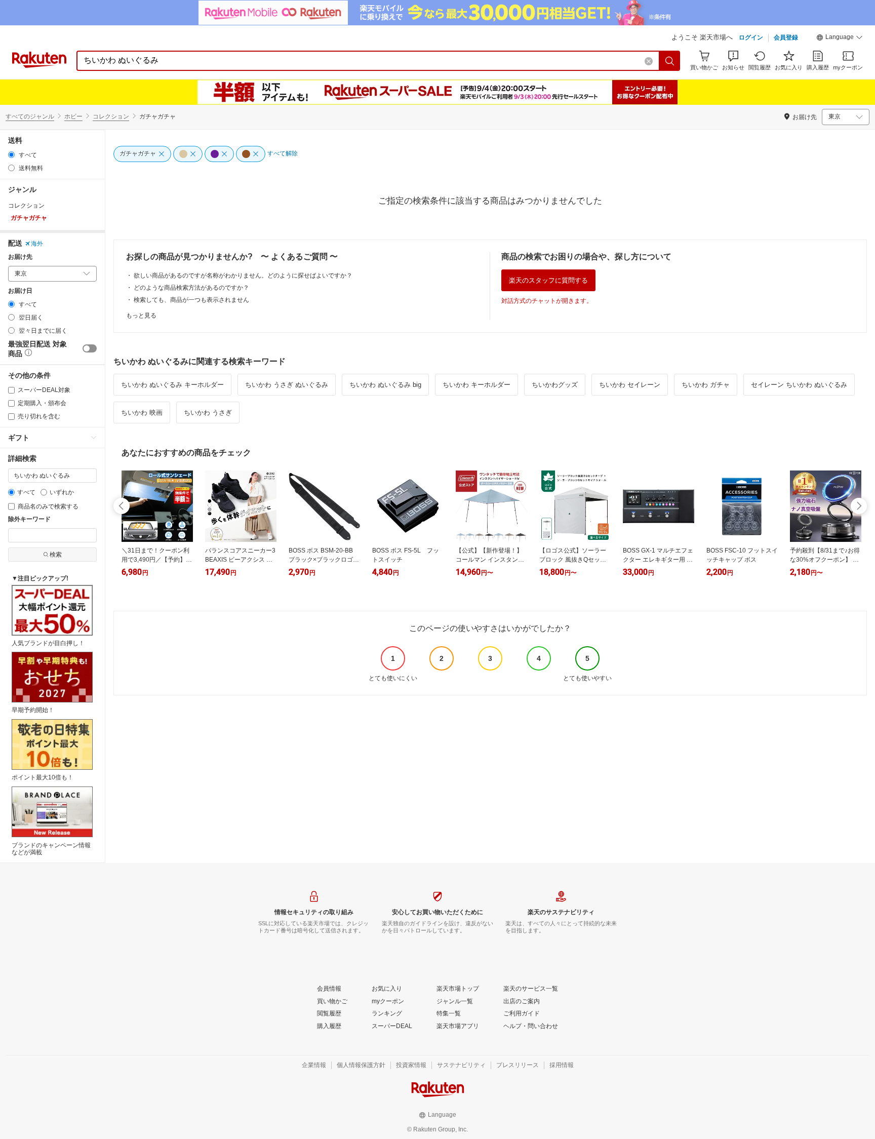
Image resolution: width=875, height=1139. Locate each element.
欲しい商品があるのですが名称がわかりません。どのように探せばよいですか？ (243, 275)
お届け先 (20, 257)
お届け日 (20, 291)
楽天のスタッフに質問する (548, 280)
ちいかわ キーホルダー (476, 384)
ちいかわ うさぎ (208, 412)
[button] (839, 38)
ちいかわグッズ (555, 384)
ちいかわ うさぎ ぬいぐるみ (286, 384)
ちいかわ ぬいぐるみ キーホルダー (172, 384)
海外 (37, 243)
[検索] (670, 61)
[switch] (90, 348)
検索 (56, 554)
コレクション (111, 116)
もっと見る (141, 315)
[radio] (11, 154)
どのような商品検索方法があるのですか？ (191, 287)
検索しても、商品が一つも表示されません (191, 299)
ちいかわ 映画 (142, 412)
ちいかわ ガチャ (706, 384)
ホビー (73, 116)
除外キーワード (29, 519)
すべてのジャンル (30, 116)
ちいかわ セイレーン (629, 384)
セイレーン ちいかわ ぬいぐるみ (799, 384)
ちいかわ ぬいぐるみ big (385, 384)
